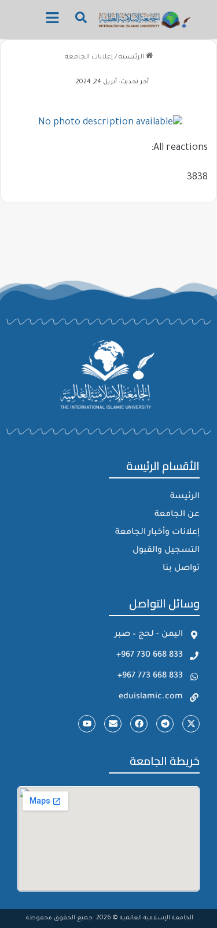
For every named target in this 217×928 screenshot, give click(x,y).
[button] (52, 20)
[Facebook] (139, 723)
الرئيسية (132, 57)
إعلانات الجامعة (89, 57)
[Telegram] (165, 723)
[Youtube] (86, 723)
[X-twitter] (191, 723)
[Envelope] (113, 723)
